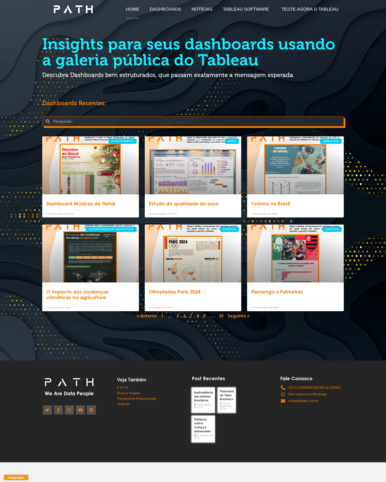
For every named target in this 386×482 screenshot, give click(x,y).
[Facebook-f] (58, 410)
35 (221, 316)
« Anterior (147, 316)
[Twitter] (47, 410)
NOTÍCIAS (202, 9)
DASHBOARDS (165, 9)
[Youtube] (80, 410)
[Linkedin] (91, 410)
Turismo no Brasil (270, 204)
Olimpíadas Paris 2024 (174, 292)
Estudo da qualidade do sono (184, 204)
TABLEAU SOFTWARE (246, 9)
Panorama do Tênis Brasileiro (227, 395)
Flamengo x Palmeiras (277, 292)
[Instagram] (69, 410)
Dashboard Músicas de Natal (80, 204)
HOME (132, 9)
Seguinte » (238, 316)
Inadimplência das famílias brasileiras (203, 396)
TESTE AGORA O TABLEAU (309, 9)
